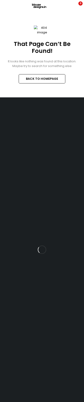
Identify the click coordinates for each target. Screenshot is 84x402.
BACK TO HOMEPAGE (42, 79)
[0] (77, 6)
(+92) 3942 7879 (12, 143)
